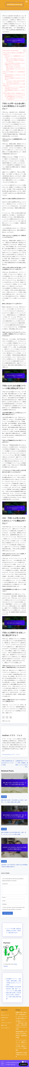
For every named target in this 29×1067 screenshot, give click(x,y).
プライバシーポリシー (6, 1022)
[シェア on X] (25, 1062)
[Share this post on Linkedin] (11, 717)
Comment (5, 883)
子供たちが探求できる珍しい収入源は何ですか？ (14, 93)
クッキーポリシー (5, 1028)
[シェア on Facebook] (23, 1062)
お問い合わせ (4, 1017)
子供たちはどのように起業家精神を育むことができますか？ (15, 56)
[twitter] (7, 717)
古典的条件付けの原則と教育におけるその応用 (21, 1054)
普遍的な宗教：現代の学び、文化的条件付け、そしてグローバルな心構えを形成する (21, 1015)
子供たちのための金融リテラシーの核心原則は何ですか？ (14, 72)
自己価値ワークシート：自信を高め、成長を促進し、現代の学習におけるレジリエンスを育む (21, 1025)
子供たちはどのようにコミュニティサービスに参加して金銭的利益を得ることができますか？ (15, 95)
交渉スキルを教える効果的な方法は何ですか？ (15, 58)
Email (4, 900)
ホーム (3, 1012)
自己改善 (4, 796)
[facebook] (3, 717)
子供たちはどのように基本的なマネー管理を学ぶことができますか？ (15, 61)
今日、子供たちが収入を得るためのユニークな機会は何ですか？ (14, 84)
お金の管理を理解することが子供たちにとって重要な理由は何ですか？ (15, 75)
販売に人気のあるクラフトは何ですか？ (13, 66)
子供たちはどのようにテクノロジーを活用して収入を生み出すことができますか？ (15, 88)
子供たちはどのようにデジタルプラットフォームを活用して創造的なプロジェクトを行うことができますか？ (15, 69)
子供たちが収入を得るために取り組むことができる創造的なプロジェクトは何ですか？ (15, 64)
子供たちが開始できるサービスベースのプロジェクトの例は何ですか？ (15, 98)
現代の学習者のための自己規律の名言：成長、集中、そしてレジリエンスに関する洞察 (13, 988)
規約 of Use (4, 1025)
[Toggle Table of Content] (23, 51)
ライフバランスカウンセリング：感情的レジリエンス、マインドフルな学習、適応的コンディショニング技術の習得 (21, 1045)
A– (2, 1064)
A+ (2, 1062)
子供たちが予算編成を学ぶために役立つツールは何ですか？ (15, 78)
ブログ (3, 1020)
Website (4, 904)
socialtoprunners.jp (14, 4)
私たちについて (5, 1015)
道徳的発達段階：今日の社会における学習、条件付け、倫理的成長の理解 (21, 1034)
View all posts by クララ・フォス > (11, 754)
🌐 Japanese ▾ (23, 1064)
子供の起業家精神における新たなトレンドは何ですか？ (15, 91)
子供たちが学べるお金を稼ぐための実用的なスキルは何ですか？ (14, 53)
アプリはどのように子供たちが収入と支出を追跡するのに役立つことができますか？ (15, 81)
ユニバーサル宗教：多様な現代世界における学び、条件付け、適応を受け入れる (13, 930)
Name (4, 897)
